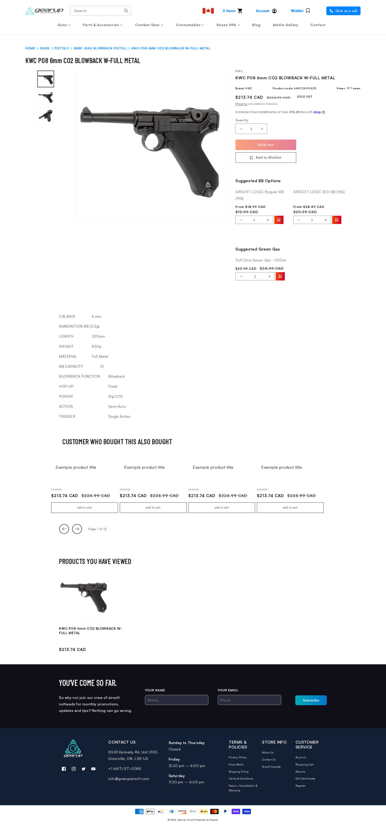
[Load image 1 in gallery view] (46, 79)
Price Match (236, 764)
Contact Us (268, 759)
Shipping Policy (239, 771)
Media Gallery (285, 25)
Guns (62, 25)
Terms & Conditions (241, 778)
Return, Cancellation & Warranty (243, 788)
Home (30, 48)
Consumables (188, 25)
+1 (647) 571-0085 (124, 768)
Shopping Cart (305, 764)
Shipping (241, 103)
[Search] (126, 11)
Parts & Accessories (101, 25)
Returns (300, 771)
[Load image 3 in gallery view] (46, 116)
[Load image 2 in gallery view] (46, 97)
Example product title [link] (76, 467)
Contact (318, 25)
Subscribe (311, 700)
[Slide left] (64, 529)
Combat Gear (147, 25)
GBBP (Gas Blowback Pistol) (100, 48)
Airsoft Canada (271, 766)
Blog (256, 25)
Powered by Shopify (206, 819)
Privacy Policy (238, 757)
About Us (267, 752)
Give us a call (345, 11)
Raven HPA (226, 25)
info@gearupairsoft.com (128, 778)
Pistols (61, 48)
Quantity (241, 120)
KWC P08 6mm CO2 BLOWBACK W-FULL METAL (90, 630)
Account (301, 757)
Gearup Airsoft (186, 819)
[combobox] (100, 11)
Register (301, 785)
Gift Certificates (305, 778)
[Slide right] (77, 529)
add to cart (84, 507)
